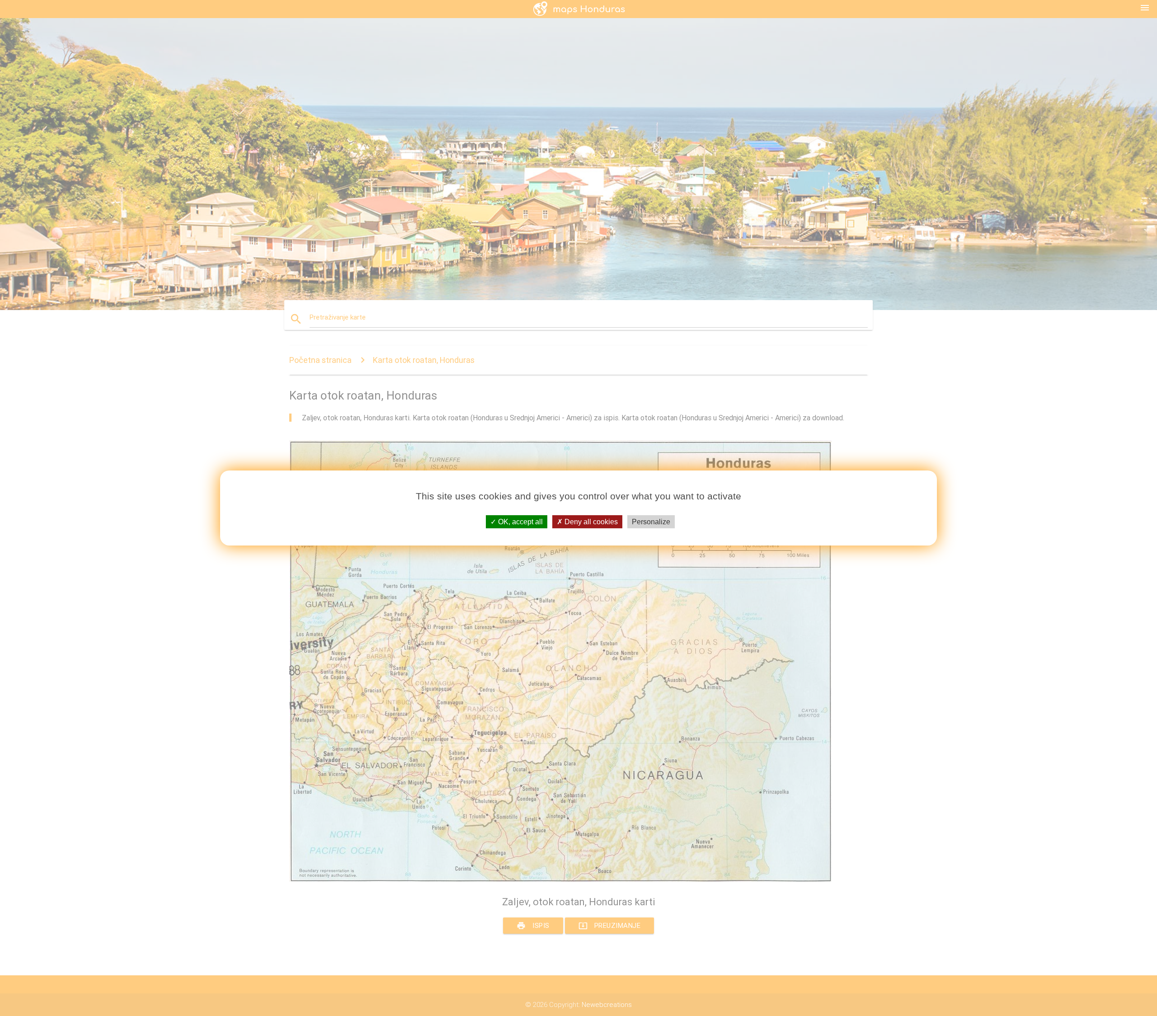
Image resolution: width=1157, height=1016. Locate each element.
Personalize (651, 522)
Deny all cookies (590, 522)
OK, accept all (519, 522)
